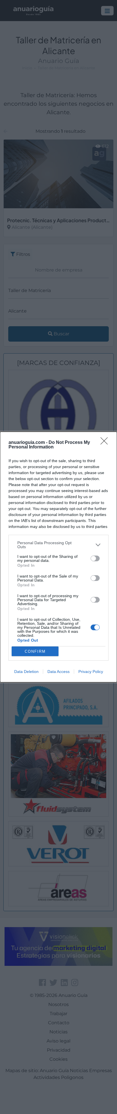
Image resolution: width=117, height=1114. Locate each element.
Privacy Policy (90, 671)
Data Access (58, 671)
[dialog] (58, 557)
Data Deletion (26, 671)
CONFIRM (35, 651)
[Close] (106, 442)
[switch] (95, 558)
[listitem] (58, 545)
